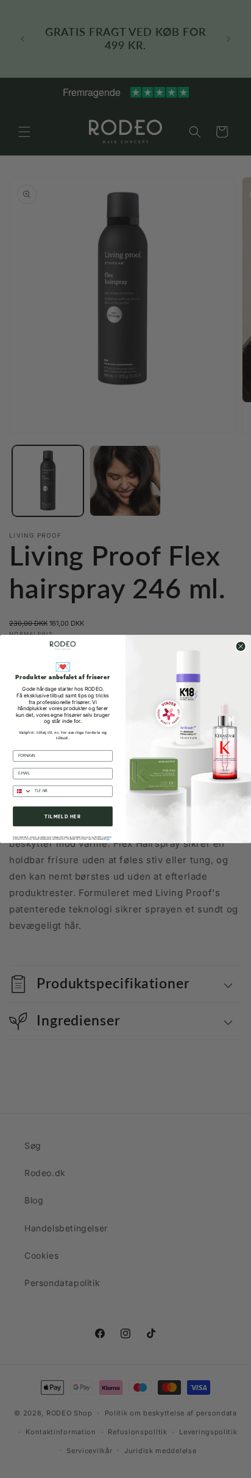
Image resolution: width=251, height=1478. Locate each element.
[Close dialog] (241, 646)
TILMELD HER (62, 816)
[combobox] (22, 791)
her (108, 839)
